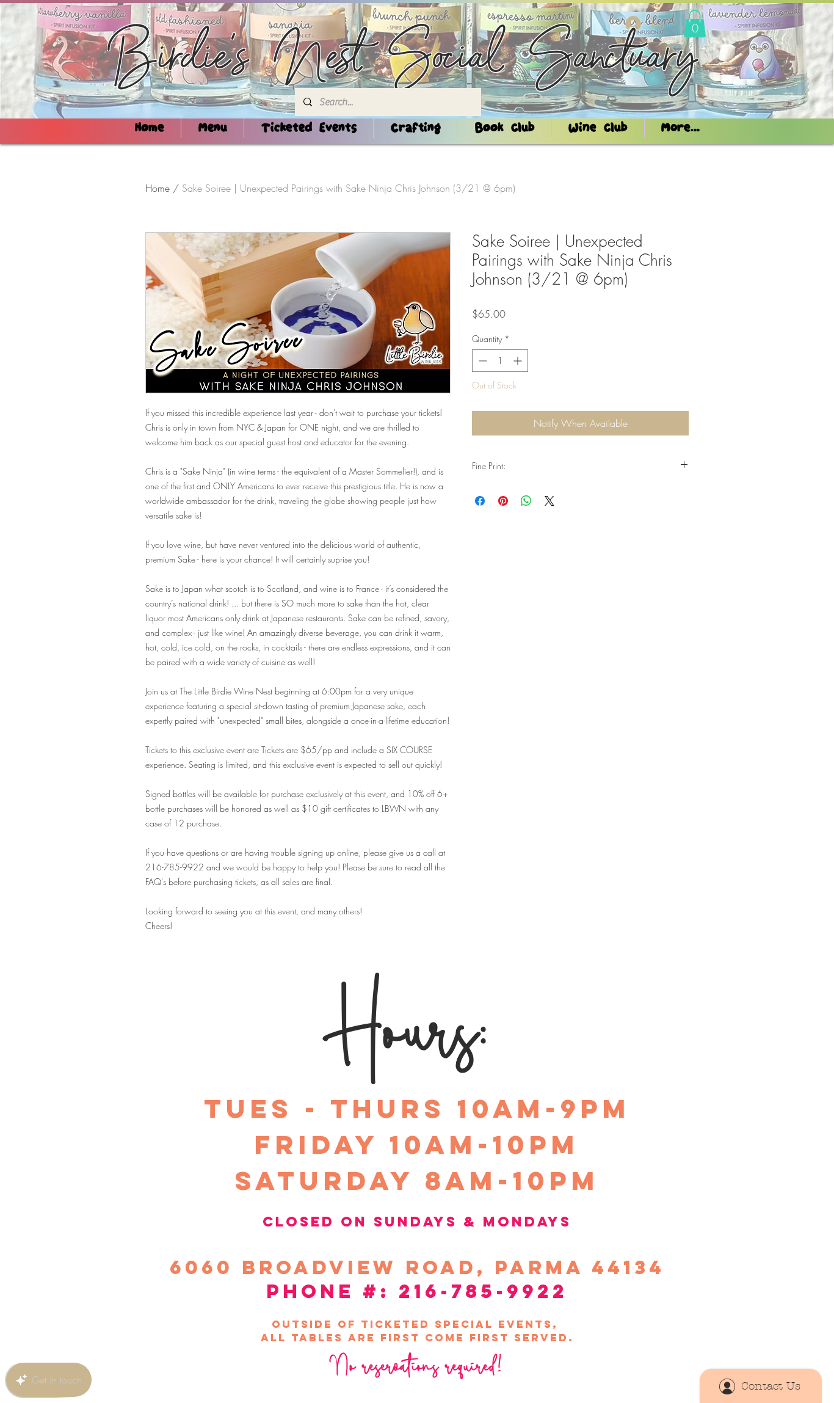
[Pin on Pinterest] (503, 501)
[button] (694, 23)
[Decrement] (481, 360)
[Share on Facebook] (480, 501)
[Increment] (518, 360)
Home (157, 188)
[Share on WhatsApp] (526, 501)
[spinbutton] (500, 360)
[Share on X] (549, 501)
